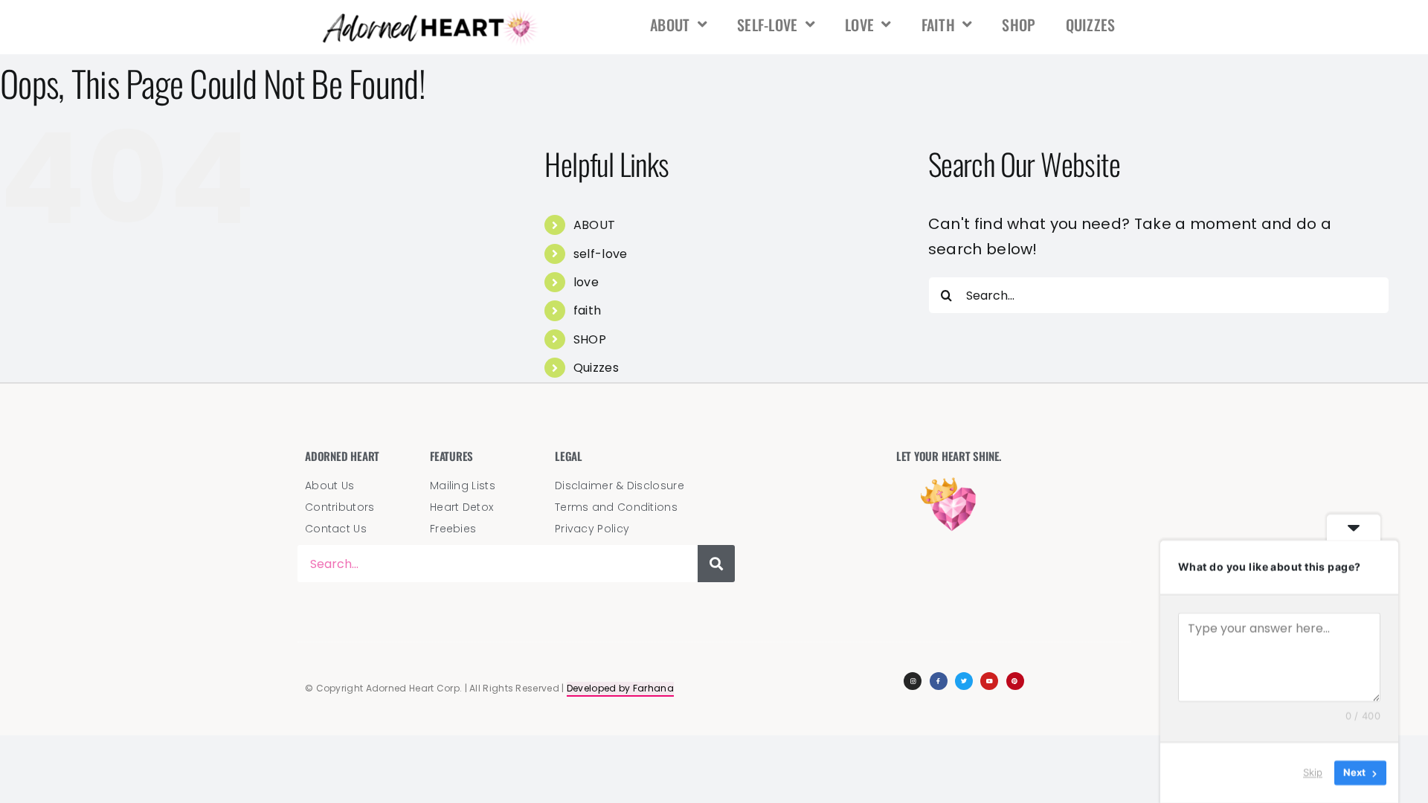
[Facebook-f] (939, 681)
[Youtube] (989, 681)
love (859, 24)
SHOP (1018, 24)
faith (939, 24)
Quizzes (1091, 24)
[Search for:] (1158, 294)
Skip (1312, 772)
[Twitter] (964, 681)
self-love (767, 24)
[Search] (716, 563)
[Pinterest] (1015, 681)
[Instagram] (913, 681)
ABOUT (670, 24)
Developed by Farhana (620, 688)
